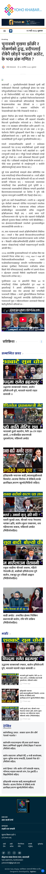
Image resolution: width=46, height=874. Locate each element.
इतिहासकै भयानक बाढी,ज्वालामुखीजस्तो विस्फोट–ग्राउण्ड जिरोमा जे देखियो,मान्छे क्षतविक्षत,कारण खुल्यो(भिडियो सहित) (22, 479)
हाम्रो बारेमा (11, 845)
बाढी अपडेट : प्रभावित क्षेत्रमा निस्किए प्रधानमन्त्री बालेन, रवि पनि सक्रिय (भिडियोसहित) (20, 619)
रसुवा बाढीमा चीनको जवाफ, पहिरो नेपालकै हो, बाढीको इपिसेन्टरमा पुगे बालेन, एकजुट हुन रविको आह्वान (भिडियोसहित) (20, 573)
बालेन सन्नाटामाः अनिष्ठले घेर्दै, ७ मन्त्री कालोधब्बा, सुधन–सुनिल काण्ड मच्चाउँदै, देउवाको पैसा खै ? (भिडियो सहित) (22, 758)
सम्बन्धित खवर (11, 353)
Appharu (33, 871)
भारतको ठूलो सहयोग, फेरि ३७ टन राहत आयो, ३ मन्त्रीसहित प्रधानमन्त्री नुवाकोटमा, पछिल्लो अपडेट (22, 435)
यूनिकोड (40, 844)
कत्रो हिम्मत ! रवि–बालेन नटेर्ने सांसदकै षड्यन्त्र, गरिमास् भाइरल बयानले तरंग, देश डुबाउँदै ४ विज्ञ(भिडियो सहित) (21, 771)
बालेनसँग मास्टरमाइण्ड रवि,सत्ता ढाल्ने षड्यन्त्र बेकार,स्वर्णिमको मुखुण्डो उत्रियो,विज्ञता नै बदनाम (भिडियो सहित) (22, 745)
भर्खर (5, 634)
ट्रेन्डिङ (7, 726)
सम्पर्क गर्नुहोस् (30, 845)
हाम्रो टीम (4, 845)
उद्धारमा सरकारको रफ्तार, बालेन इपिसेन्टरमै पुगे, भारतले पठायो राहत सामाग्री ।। (20, 390)
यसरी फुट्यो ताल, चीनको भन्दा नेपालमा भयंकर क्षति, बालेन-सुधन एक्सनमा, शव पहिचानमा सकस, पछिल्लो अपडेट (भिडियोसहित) (22, 525)
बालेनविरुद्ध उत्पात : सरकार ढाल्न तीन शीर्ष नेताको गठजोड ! (20, 734)
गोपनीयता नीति (21, 845)
